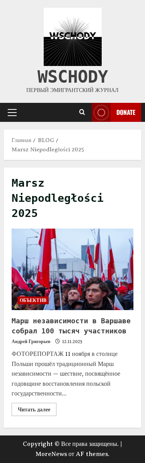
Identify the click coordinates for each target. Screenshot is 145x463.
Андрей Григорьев (31, 341)
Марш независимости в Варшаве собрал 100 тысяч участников (72, 269)
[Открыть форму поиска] (82, 112)
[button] (12, 112)
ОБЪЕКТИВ (33, 300)
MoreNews (51, 454)
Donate (125, 111)
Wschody (73, 77)
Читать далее (37, 408)
